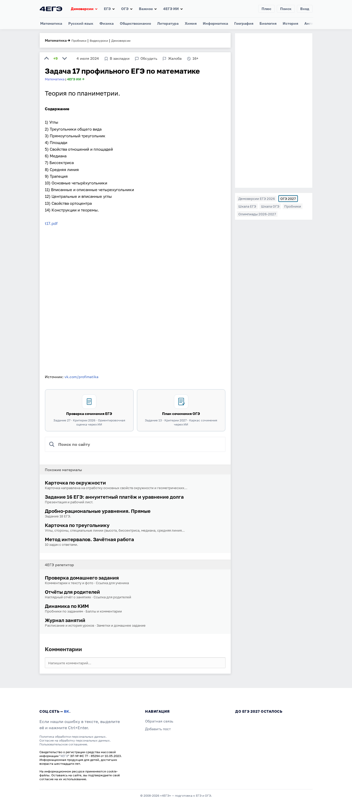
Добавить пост (158, 729)
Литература (168, 23)
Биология (267, 23)
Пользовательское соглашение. (63, 744)
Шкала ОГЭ (270, 206)
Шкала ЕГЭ (247, 206)
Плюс (266, 8)
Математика (51, 23)
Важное (146, 8)
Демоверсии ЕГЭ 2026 (256, 199)
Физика (106, 23)
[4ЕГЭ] (51, 8)
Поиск (285, 8)
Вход (304, 8)
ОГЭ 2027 (288, 199)
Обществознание (135, 23)
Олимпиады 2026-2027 (257, 214)
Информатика (215, 23)
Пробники (292, 206)
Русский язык (80, 23)
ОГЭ (125, 8)
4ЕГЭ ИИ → (76, 79)
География (243, 23)
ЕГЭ (107, 8)
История (290, 23)
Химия (191, 23)
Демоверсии (82, 8)
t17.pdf (51, 223)
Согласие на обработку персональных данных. (75, 740)
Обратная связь (159, 721)
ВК (66, 711)
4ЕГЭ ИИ (171, 8)
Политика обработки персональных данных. (73, 736)
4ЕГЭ (64, 756)
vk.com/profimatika (81, 377)
